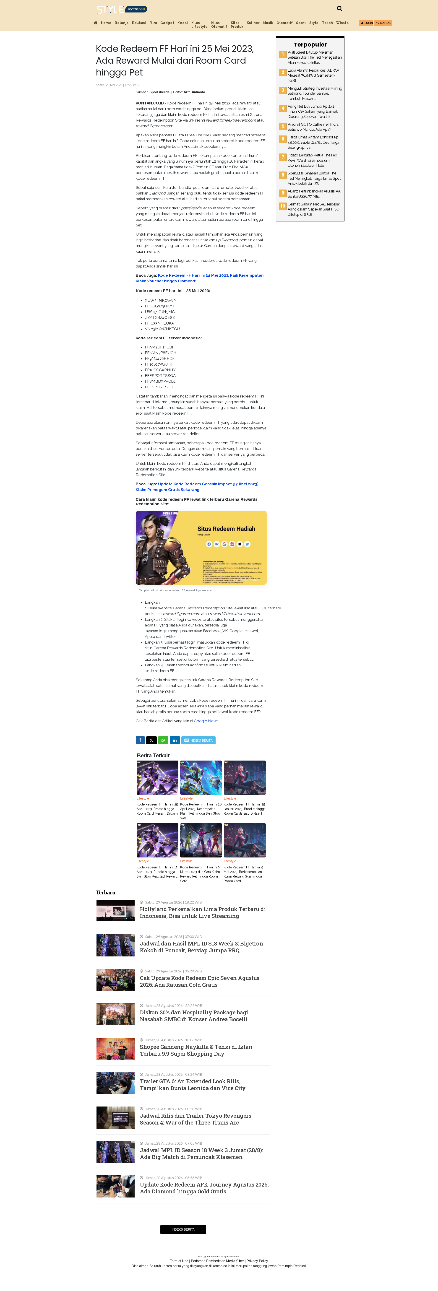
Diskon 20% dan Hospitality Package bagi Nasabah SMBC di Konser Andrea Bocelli (194, 1015)
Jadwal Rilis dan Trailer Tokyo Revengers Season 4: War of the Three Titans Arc (195, 1119)
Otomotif (284, 23)
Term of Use (179, 1261)
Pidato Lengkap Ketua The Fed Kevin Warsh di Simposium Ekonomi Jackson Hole (312, 160)
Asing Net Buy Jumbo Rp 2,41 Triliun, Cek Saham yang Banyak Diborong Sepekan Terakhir (313, 111)
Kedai (182, 23)
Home (106, 23)
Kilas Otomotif (219, 25)
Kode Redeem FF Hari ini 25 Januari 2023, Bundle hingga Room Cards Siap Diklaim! (245, 809)
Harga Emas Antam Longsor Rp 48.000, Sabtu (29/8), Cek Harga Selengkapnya (313, 142)
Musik (268, 23)
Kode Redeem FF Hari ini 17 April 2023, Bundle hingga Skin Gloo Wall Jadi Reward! (157, 871)
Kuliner (253, 23)
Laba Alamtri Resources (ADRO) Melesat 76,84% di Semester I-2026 (313, 75)
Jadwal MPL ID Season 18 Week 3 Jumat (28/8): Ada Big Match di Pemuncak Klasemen (201, 1153)
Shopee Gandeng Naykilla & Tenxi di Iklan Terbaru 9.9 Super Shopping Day (196, 1050)
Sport (301, 23)
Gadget (167, 23)
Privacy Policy (257, 1261)
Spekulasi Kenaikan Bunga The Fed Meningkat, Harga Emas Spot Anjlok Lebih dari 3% (314, 178)
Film (153, 23)
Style (314, 23)
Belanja (122, 23)
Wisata (342, 23)
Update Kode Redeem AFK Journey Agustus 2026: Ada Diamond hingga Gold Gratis (204, 1188)
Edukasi (139, 23)
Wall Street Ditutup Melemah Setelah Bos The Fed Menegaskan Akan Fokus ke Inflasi (315, 57)
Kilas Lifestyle (199, 25)
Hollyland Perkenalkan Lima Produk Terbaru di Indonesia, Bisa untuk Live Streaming (203, 912)
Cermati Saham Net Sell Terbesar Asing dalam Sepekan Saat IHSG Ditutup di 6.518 (314, 209)
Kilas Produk (237, 25)
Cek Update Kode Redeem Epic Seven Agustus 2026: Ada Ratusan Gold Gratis (199, 981)
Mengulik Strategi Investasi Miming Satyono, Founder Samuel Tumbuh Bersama (315, 93)
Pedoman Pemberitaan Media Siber (217, 1261)
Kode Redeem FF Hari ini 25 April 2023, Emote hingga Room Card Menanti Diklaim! (157, 809)
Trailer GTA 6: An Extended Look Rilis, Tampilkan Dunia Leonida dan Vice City (193, 1084)
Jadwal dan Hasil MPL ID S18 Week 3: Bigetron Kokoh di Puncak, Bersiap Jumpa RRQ (201, 947)
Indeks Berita (183, 1229)
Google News (206, 721)
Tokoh (327, 23)
